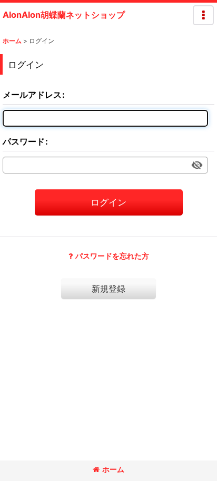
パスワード (24, 141)
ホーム (113, 469)
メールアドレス (32, 94)
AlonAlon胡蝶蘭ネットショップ (64, 14)
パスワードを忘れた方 (112, 255)
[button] (203, 15)
